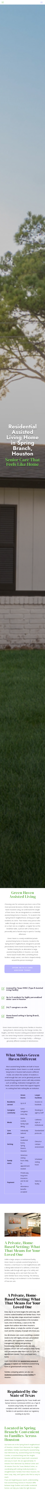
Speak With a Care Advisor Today (22, 969)
